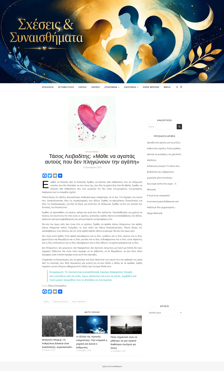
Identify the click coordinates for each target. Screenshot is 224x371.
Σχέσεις (83, 87)
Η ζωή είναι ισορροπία (158, 195)
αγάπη (46, 301)
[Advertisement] (164, 260)
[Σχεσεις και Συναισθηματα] (112, 41)
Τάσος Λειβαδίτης (79, 301)
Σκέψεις (95, 87)
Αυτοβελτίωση (66, 87)
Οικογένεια (130, 87)
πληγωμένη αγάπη (60, 301)
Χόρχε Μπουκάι (151, 87)
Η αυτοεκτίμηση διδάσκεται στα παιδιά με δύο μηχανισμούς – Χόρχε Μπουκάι (163, 207)
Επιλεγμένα (111, 87)
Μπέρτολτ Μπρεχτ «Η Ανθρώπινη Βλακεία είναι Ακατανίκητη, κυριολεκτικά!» (57, 343)
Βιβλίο (167, 87)
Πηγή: (45, 285)
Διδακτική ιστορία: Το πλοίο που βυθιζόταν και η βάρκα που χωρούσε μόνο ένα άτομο (163, 172)
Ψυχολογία (48, 87)
